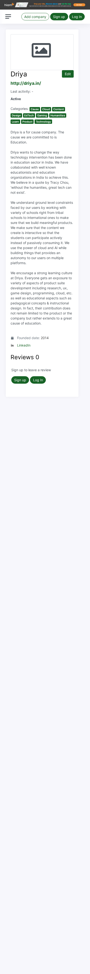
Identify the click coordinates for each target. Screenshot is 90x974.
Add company (35, 17)
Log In (77, 17)
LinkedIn (23, 345)
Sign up (59, 17)
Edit (68, 74)
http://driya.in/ (26, 83)
